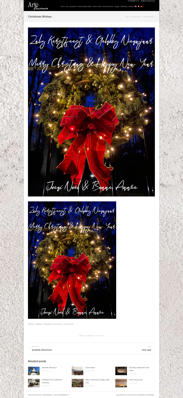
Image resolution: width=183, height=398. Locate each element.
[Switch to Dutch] (136, 6)
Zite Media (150, 395)
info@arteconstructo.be (148, 1)
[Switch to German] (141, 6)
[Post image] (34, 371)
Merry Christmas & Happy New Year (97, 381)
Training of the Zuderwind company (52, 381)
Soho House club (136, 380)
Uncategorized (90, 335)
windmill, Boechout (49, 368)
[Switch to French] (138, 6)
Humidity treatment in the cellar (139, 369)
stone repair (90, 368)
